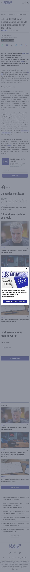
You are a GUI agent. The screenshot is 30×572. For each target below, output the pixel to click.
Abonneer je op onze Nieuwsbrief (15, 301)
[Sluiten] (26, 268)
